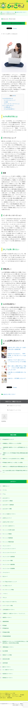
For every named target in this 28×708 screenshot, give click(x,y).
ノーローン (5, 593)
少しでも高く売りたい (8, 105)
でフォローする (15, 405)
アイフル (5, 490)
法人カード (5, 576)
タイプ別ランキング (7, 585)
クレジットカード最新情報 (9, 564)
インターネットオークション (12, 103)
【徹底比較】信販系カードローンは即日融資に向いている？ (15, 448)
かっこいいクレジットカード (9, 548)
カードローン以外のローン (9, 525)
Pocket (15, 28)
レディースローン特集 (8, 605)
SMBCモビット (6, 486)
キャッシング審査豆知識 (8, 541)
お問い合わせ (3, 697)
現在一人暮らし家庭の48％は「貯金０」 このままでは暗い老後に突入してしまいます (17, 367)
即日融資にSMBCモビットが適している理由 (13, 462)
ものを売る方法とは (7, 98)
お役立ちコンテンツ (7, 518)
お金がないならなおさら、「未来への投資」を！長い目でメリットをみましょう (17, 355)
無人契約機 (5, 651)
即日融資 (5, 625)
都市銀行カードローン (8, 677)
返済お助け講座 (6, 659)
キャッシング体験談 (7, 533)
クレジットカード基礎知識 (9, 556)
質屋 (6, 102)
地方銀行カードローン (8, 673)
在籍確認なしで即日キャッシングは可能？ (12, 443)
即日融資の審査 (6, 632)
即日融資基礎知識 (7, 636)
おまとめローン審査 (7, 508)
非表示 (14, 95)
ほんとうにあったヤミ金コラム (10, 601)
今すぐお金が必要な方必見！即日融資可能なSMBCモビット (15, 471)
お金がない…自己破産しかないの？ (17, 378)
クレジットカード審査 (8, 560)
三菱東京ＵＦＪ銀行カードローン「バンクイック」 (14, 613)
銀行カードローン (7, 666)
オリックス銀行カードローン (9, 513)
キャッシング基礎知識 (8, 537)
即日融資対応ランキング (8, 439)
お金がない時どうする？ (9, 394)
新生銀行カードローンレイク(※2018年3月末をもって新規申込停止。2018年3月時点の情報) (15, 642)
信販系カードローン (7, 617)
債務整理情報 (6, 621)
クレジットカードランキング (9, 552)
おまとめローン (6, 498)
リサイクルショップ (9, 100)
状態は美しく (8, 107)
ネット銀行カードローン (8, 669)
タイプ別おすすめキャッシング (10, 581)
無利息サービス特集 (7, 655)
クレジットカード (7, 545)
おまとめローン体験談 (8, 500)
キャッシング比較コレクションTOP (7, 693)
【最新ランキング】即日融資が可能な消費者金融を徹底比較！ (15, 453)
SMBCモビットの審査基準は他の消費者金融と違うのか (15, 466)
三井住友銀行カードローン (9, 609)
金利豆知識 (5, 662)
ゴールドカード (6, 572)
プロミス (5, 597)
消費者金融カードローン (8, 647)
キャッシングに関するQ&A (9, 529)
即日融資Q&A (6, 628)
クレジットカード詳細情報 (9, 568)
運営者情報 (9, 697)
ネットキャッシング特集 (8, 589)
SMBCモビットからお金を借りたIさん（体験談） (14, 458)
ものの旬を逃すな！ (9, 109)
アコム (4, 494)
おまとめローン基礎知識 (8, 504)
